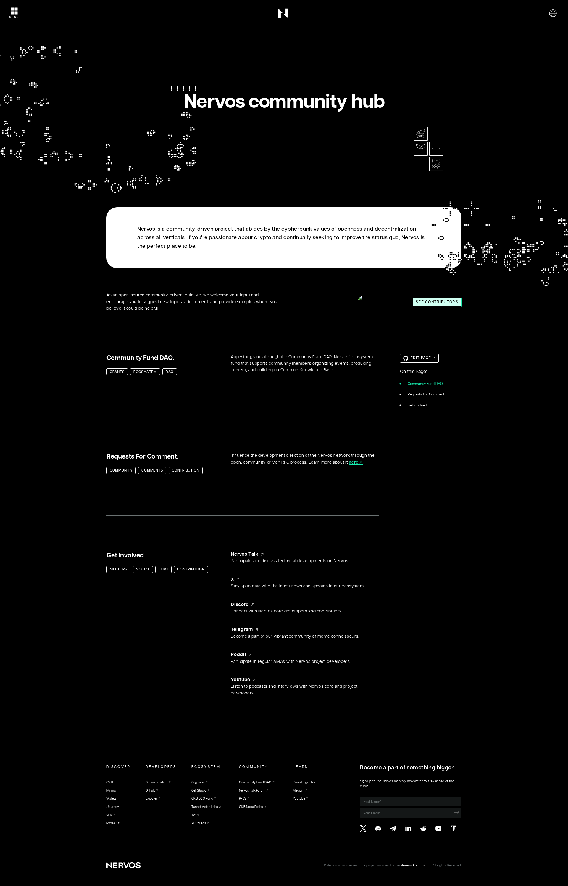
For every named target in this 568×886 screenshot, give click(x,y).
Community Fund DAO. (425, 383)
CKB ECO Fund (202, 798)
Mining (111, 790)
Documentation (156, 782)
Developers (161, 766)
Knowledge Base (305, 782)
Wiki (109, 814)
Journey (112, 806)
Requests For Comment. (426, 394)
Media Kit (113, 823)
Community (253, 766)
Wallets (111, 798)
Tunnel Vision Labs (204, 806)
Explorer (151, 798)
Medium (298, 790)
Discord (240, 604)
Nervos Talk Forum (252, 790)
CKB (109, 782)
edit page (421, 358)
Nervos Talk (245, 554)
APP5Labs (198, 823)
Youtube (240, 679)
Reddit (238, 654)
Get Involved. (417, 405)
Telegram (242, 629)
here (354, 462)
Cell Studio (198, 790)
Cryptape (197, 782)
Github (150, 790)
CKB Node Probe (251, 806)
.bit (193, 814)
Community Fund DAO (255, 782)
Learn (300, 766)
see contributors (437, 302)
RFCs (242, 798)
